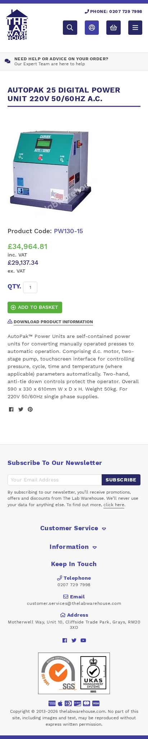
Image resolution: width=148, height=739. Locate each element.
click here (113, 504)
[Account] (92, 27)
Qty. (14, 286)
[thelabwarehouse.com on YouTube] (83, 640)
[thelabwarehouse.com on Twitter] (74, 640)
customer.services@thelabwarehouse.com (74, 603)
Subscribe (121, 480)
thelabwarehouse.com (82, 711)
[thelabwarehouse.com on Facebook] (65, 640)
